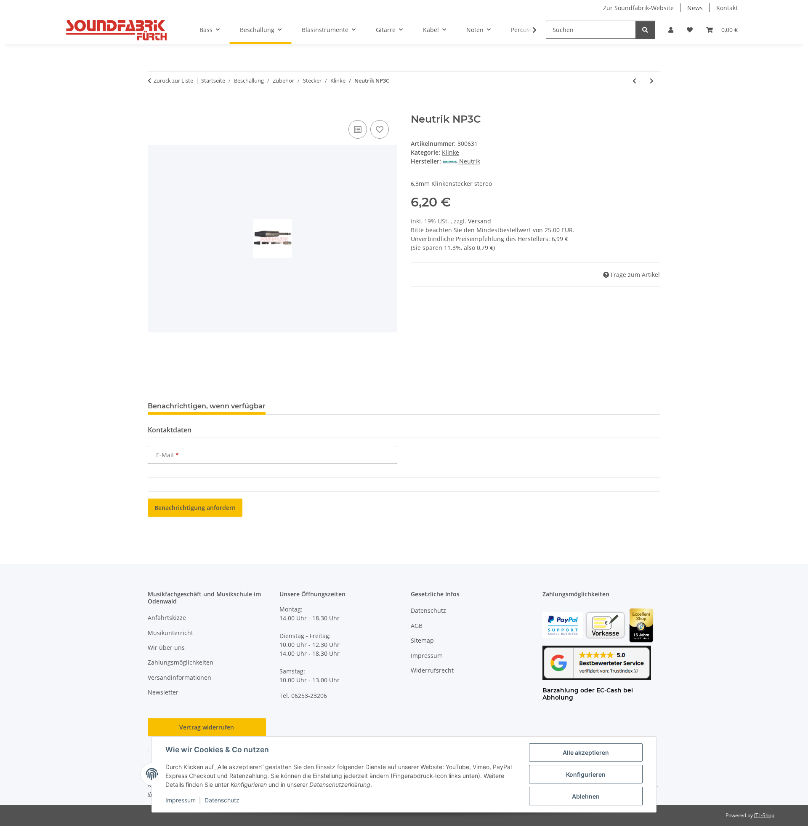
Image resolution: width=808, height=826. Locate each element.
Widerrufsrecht (432, 670)
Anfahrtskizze (167, 618)
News (695, 8)
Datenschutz (222, 800)
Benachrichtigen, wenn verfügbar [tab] (207, 406)
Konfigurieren (586, 774)
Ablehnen (586, 796)
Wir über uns (166, 648)
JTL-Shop (764, 815)
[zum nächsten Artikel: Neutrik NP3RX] (651, 81)
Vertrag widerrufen (206, 727)
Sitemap (422, 640)
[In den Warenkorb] (154, 108)
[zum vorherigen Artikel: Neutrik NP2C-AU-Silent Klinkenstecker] (634, 81)
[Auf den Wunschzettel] (379, 129)
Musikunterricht (170, 633)
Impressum (180, 800)
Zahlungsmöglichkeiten (180, 662)
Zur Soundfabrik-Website (638, 8)
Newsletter (163, 692)
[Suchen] (645, 30)
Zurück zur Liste (173, 80)
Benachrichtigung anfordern (195, 508)
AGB (417, 626)
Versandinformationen (179, 677)
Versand (479, 221)
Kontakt (727, 8)
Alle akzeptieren (586, 752)
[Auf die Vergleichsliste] (357, 129)
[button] (671, 29)
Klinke (450, 152)
